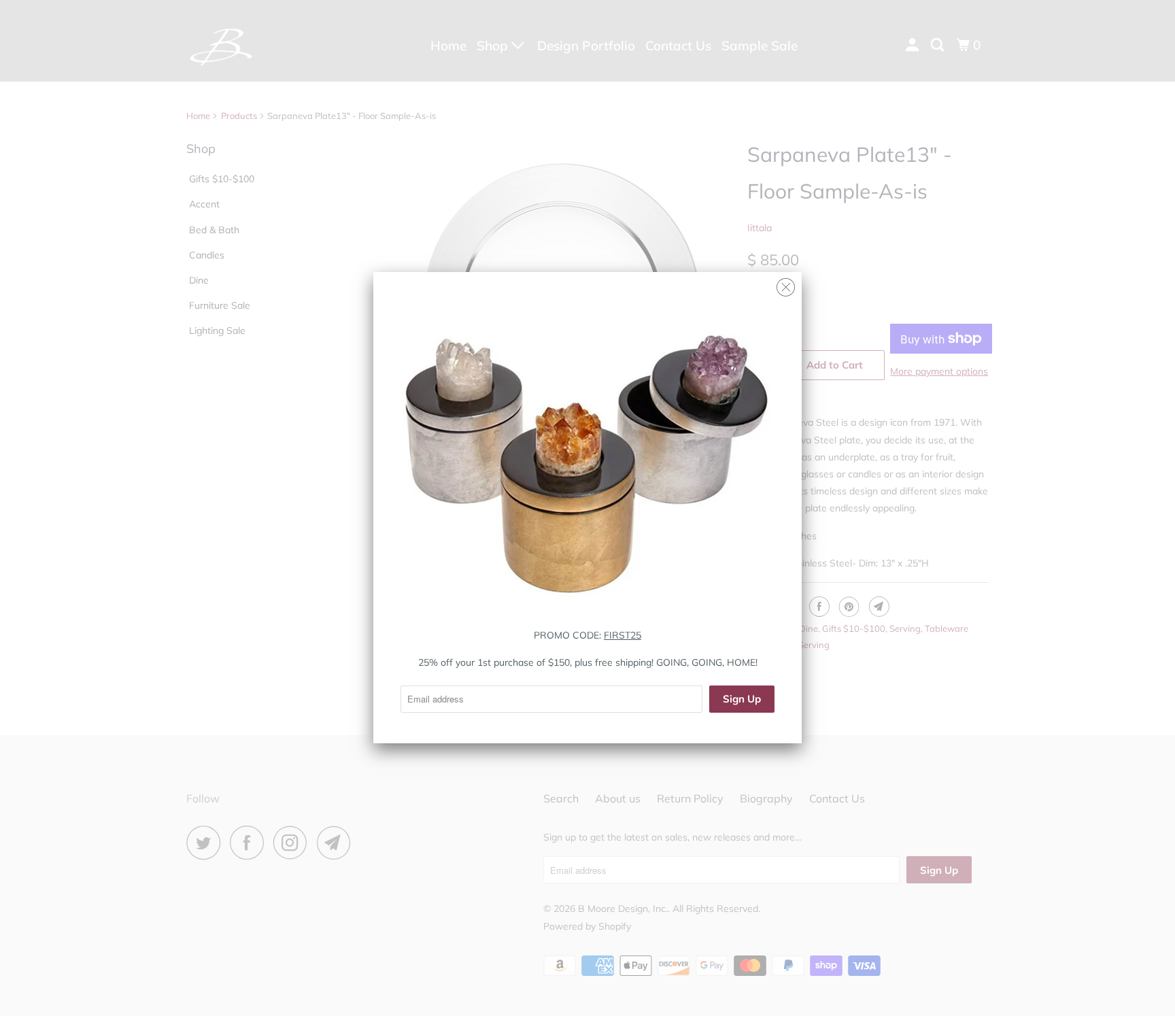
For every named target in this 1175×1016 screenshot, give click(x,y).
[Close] (786, 284)
